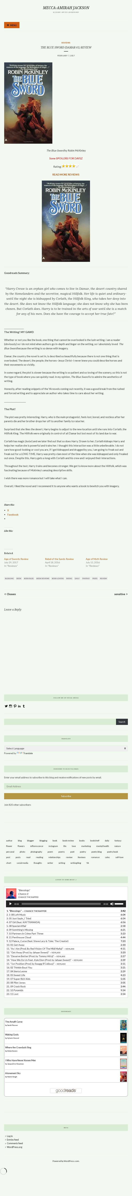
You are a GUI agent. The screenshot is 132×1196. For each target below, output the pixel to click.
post (8, 857)
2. (16, 914)
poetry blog (96, 851)
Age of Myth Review (97, 558)
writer (50, 863)
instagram (53, 846)
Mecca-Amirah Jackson (66, 7)
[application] (66, 903)
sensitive (119, 594)
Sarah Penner (12, 1025)
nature (117, 846)
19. (18, 978)
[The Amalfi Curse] (123, 1029)
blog (20, 840)
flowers (21, 846)
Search (122, 721)
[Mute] (112, 904)
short (8, 863)
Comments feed (15, 1143)
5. (16, 925)
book (18, 578)
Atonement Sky (13, 1073)
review (103, 578)
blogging (9, 578)
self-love (119, 857)
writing (62, 863)
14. (44, 959)
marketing (86, 846)
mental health (102, 846)
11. (40, 948)
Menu (13, 25)
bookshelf (94, 840)
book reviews (42, 578)
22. (15, 990)
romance (95, 857)
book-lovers (58, 578)
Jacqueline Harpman (15, 1064)
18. (16, 975)
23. (12, 993)
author (9, 840)
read (28, 857)
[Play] (10, 904)
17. (17, 971)
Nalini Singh (12, 1077)
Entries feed (13, 1139)
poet (72, 851)
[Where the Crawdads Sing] (123, 1055)
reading (39, 857)
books (69, 578)
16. (19, 967)
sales (107, 857)
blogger (30, 840)
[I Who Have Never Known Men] (123, 1068)
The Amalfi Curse (13, 1021)
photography (36, 851)
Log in (10, 1136)
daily (77, 578)
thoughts (38, 863)
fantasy (86, 578)
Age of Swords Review (16, 558)
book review (68, 840)
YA (87, 863)
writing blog (75, 863)
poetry (83, 851)
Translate (28, 753)
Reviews (66, 43)
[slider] (119, 903)
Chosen (11, 594)
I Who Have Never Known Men (20, 1060)
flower (9, 846)
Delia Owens (12, 1051)
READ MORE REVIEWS (66, 174)
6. (20, 929)
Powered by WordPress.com (66, 1161)
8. (19, 937)
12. (33, 952)
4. (23, 922)
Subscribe (66, 796)
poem (50, 851)
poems (61, 851)
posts (94, 578)
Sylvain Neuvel (13, 1038)
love (74, 846)
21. (16, 986)
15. (36, 963)
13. (36, 956)
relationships (54, 857)
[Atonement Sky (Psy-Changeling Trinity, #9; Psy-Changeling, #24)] (123, 1081)
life (64, 846)
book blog (29, 578)
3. (19, 918)
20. (16, 982)
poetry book (112, 851)
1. (26, 910)
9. (37, 941)
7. (25, 933)
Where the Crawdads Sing (18, 1047)
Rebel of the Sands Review (59, 558)
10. (15, 944)
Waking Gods (12, 1034)
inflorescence (36, 846)
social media (22, 863)
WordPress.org (14, 1147)
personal (10, 851)
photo (22, 851)
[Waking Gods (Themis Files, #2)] (123, 1042)
